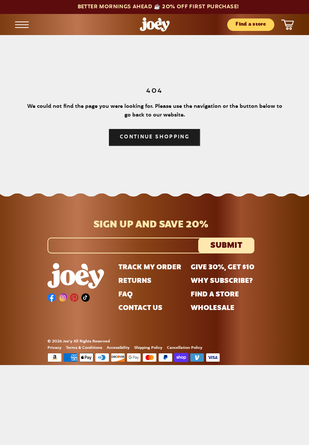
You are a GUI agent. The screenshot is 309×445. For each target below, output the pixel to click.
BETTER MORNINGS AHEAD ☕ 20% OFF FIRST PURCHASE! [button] (158, 7)
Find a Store (215, 295)
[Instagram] (63, 297)
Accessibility (118, 348)
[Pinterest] (74, 297)
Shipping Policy (148, 348)
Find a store (251, 24)
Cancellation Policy (184, 348)
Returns (134, 281)
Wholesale (212, 308)
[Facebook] (51, 297)
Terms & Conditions (84, 348)
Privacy (54, 348)
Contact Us (140, 308)
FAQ (125, 295)
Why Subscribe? (222, 281)
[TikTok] (85, 297)
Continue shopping (154, 137)
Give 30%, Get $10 (222, 267)
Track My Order (149, 267)
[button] (154, 7)
